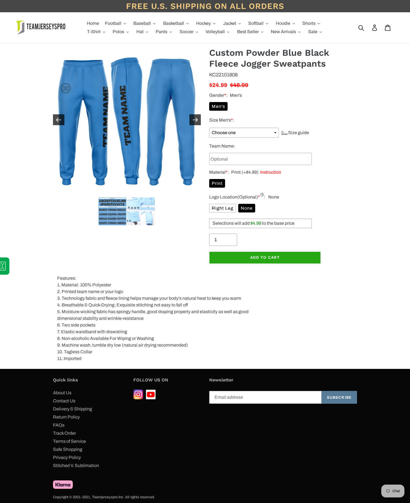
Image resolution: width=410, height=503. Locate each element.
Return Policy (66, 417)
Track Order (64, 433)
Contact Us (64, 400)
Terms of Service (69, 441)
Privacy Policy (67, 457)
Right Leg (222, 208)
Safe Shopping (67, 449)
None (247, 208)
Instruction (270, 172)
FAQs (58, 425)
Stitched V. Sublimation (76, 465)
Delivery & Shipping (72, 409)
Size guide (298, 132)
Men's (218, 106)
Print (217, 183)
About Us (62, 392)
